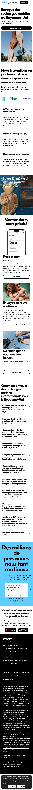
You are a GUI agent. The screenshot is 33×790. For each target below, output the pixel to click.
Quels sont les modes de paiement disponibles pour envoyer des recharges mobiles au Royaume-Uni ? (14, 433)
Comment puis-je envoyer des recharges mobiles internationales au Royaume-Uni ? (14, 408)
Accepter (22, 786)
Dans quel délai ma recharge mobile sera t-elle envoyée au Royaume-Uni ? (14, 421)
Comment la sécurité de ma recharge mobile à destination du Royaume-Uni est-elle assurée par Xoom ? (14, 493)
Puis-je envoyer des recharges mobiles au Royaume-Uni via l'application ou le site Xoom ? (14, 456)
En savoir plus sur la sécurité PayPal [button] (16, 325)
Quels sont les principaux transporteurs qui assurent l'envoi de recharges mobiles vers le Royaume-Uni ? (13, 469)
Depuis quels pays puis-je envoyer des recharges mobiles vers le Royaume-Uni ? (14, 445)
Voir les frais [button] (16, 276)
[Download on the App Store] (23, 631)
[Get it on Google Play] (10, 631)
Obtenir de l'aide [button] (16, 372)
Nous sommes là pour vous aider (13, 534)
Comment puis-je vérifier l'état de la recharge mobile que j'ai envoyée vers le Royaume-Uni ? (14, 481)
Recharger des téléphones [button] (16, 28)
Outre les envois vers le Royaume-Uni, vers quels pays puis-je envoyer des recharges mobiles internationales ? (14, 507)
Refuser (12, 786)
